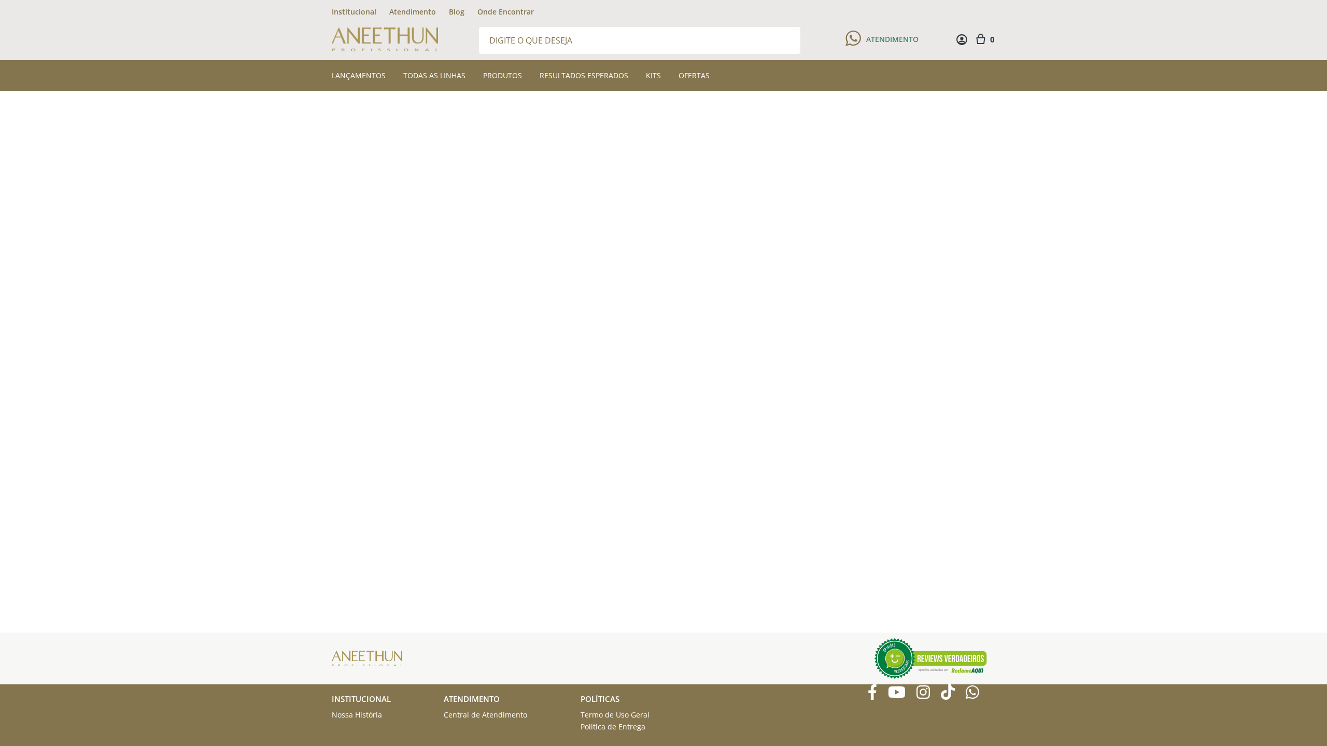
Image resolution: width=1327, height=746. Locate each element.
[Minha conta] (961, 39)
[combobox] (639, 39)
